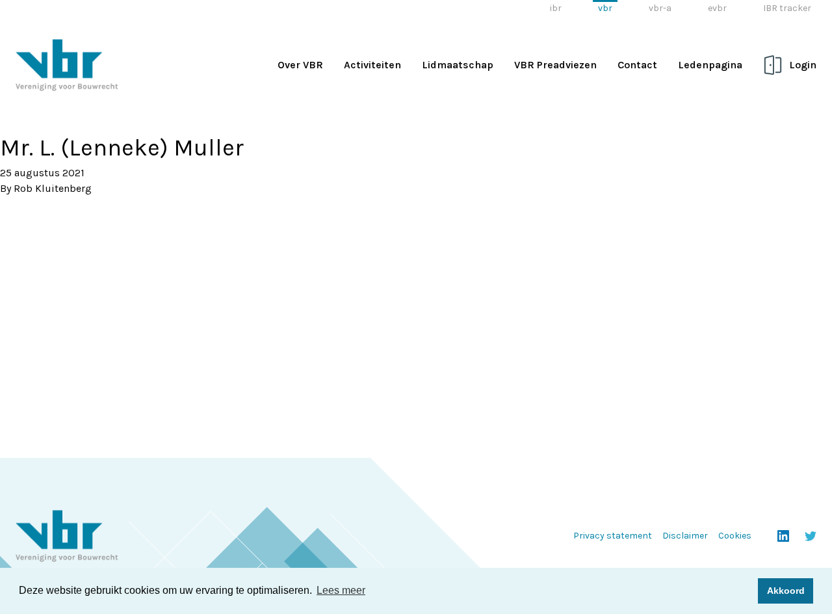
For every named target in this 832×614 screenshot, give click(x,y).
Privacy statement (612, 535)
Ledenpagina (710, 65)
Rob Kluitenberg (53, 188)
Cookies (734, 535)
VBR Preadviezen (555, 65)
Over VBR (300, 65)
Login (802, 65)
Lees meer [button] (341, 590)
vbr (605, 8)
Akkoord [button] (786, 590)
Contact (637, 65)
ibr (556, 8)
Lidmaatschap (457, 65)
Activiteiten (372, 65)
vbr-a (660, 8)
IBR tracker (787, 8)
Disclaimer (685, 535)
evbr (717, 8)
